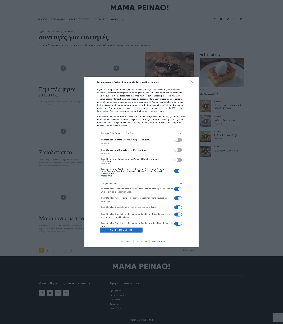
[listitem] (141, 133)
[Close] (192, 82)
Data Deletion (125, 241)
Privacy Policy (158, 241)
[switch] (178, 140)
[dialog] (141, 162)
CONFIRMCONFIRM (121, 230)
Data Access (141, 241)
